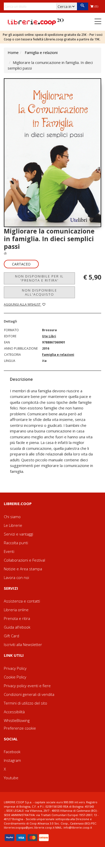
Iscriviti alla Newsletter (23, 644)
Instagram (12, 760)
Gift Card (11, 635)
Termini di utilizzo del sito (25, 703)
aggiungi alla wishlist (22, 304)
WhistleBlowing (17, 720)
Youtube (11, 777)
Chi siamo (12, 516)
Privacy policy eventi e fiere (27, 685)
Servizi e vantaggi (18, 534)
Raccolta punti (16, 542)
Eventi (9, 551)
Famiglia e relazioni (41, 52)
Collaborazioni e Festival (24, 560)
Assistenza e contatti (22, 601)
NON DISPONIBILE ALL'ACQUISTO (39, 292)
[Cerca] (82, 6)
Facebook (12, 751)
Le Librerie (13, 525)
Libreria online (16, 609)
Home (13, 52)
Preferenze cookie (20, 728)
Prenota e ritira (17, 618)
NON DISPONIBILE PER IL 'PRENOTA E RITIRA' (39, 278)
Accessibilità (14, 711)
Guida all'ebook (17, 627)
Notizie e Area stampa (23, 568)
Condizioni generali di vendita (29, 694)
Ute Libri (49, 336)
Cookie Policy (15, 676)
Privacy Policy (15, 668)
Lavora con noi (16, 577)
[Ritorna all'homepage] (36, 21)
